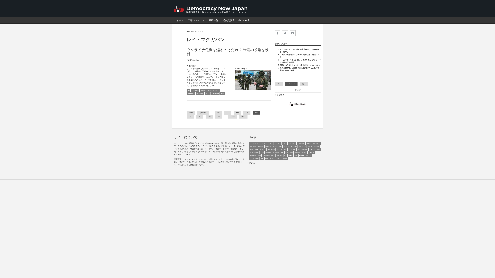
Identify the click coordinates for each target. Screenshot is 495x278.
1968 (256, 149)
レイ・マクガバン (214, 90)
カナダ (290, 156)
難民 (271, 159)
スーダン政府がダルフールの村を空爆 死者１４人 (299, 56)
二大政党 (311, 152)
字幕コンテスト (196, 20)
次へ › (304, 84)
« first (191, 113)
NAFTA (301, 156)
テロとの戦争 (254, 159)
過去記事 (226, 20)
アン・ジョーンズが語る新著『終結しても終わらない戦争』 (299, 50)
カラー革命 (191, 93)
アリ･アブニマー (267, 143)
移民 (266, 159)
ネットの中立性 (302, 149)
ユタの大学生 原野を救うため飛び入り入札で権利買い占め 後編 (299, 69)
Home (189, 31)
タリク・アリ (287, 146)
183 (209, 117)
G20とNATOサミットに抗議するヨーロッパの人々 (300, 65)
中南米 (310, 146)
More (251, 163)
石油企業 (268, 146)
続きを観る (279, 95)
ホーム (179, 20)
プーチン (203, 90)
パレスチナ (292, 143)
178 (237, 113)
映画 (259, 156)
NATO (222, 93)
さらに (297, 90)
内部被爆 (284, 159)
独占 (318, 149)
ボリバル (279, 156)
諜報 (296, 156)
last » (243, 117)
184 (218, 117)
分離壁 (309, 143)
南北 (262, 159)
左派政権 (317, 146)
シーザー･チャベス (269, 156)
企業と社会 (289, 152)
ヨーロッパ (271, 149)
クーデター (215, 93)
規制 (295, 146)
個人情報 (268, 152)
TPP (262, 152)
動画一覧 (213, 20)
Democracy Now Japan (217, 8)
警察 (282, 152)
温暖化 (304, 152)
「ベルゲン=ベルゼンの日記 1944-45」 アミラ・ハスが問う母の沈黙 (300, 61)
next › (233, 117)
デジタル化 (292, 149)
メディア (312, 149)
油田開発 (253, 146)
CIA (188, 90)
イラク (277, 159)
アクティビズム (282, 149)
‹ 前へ (279, 84)
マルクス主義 (277, 146)
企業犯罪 (253, 156)
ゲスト (284, 143)
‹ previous (203, 113)
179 (247, 113)
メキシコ (308, 156)
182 (199, 117)
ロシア (207, 93)
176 (218, 113)
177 (227, 113)
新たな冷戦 (200, 93)
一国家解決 (301, 143)
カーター (277, 143)
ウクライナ (195, 90)
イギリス (263, 149)
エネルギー (316, 143)
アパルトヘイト (255, 143)
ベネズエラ (302, 146)
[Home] (179, 9)
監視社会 (276, 152)
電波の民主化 (254, 152)
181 (190, 117)
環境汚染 (260, 146)
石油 (251, 149)
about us (241, 20)
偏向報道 (297, 152)
